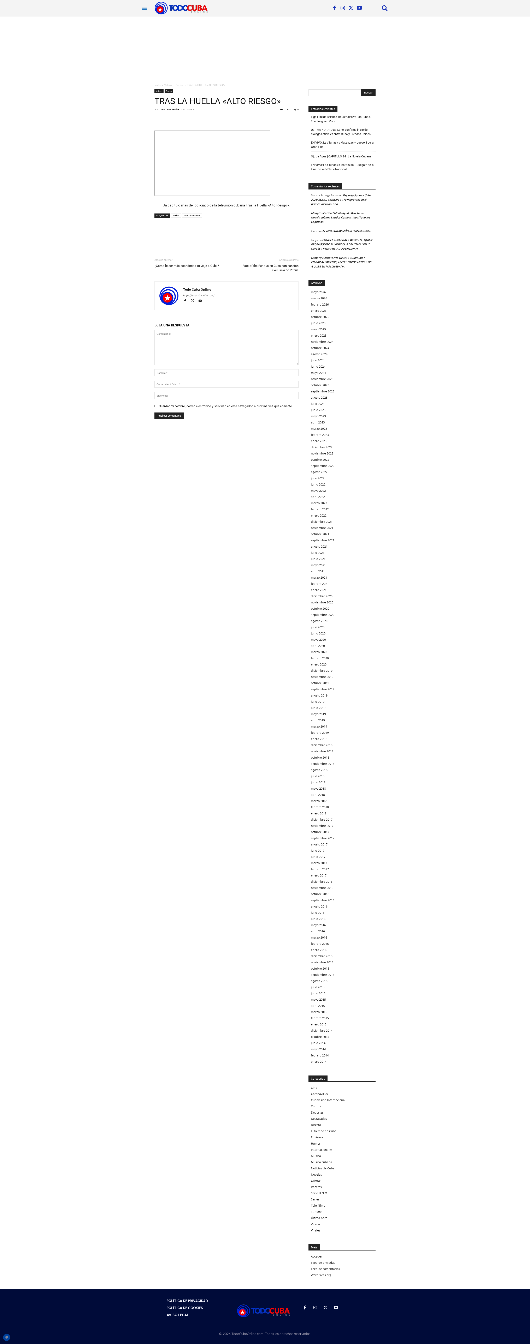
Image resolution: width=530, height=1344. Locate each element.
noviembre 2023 (322, 379)
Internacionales (321, 1150)
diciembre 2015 (321, 956)
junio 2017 (318, 857)
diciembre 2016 (321, 882)
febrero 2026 (320, 304)
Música (316, 1156)
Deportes (317, 1112)
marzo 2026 (319, 298)
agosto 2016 (319, 906)
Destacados (319, 1119)
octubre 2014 (320, 1037)
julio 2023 (317, 404)
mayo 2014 (318, 1049)
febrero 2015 (320, 1018)
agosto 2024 (319, 354)
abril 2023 (318, 422)
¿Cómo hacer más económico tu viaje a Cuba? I (187, 266)
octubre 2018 (320, 757)
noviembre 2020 (322, 602)
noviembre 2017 (322, 826)
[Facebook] (334, 8)
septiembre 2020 (322, 615)
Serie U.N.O (319, 1193)
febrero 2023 (320, 435)
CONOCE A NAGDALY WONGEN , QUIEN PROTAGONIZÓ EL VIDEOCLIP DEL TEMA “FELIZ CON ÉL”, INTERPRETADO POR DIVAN (341, 244)
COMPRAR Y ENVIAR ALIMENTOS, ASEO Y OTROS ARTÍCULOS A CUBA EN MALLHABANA (341, 262)
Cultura (316, 1106)
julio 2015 (317, 987)
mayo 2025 (318, 329)
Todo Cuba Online (169, 109)
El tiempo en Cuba (323, 1131)
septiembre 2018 (322, 764)
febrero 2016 (320, 944)
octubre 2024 (320, 348)
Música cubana (321, 1162)
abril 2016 (318, 931)
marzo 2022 (319, 503)
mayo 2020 (318, 639)
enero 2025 (318, 335)
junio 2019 (318, 708)
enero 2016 (318, 950)
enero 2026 (318, 311)
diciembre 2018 (321, 745)
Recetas (316, 1187)
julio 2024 (317, 360)
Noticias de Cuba (323, 1168)
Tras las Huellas (192, 215)
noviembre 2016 (322, 888)
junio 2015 (318, 993)
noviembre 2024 (322, 342)
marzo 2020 (319, 652)
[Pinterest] (177, 119)
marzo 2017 (319, 863)
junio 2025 (318, 323)
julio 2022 (317, 478)
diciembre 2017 (321, 819)
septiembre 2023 (322, 391)
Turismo (316, 1212)
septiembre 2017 (322, 838)
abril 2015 (318, 1006)
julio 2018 (317, 776)
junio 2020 (318, 633)
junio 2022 (318, 484)
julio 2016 (317, 913)
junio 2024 (318, 366)
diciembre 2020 (321, 596)
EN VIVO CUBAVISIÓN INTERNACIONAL (346, 231)
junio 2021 (318, 559)
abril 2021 (318, 571)
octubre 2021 (320, 534)
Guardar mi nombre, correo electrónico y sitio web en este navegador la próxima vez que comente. (226, 406)
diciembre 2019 (321, 671)
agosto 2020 (319, 621)
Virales (315, 1230)
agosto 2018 (319, 770)
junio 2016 (318, 919)
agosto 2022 (319, 472)
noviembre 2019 (322, 677)
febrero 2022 (320, 509)
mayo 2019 (318, 714)
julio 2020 (317, 627)
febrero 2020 (320, 658)
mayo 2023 (318, 416)
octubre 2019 (320, 683)
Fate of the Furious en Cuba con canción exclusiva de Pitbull (271, 268)
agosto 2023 (319, 397)
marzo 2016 (319, 937)
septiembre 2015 (322, 975)
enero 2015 (318, 1024)
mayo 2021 (318, 565)
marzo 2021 (319, 577)
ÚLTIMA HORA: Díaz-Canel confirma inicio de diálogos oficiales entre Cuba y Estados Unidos (341, 132)
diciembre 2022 (321, 447)
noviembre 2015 (322, 962)
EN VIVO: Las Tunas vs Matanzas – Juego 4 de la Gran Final (342, 145)
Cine (314, 1088)
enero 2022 (318, 515)
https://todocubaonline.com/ (198, 295)
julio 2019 (317, 702)
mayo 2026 (318, 292)
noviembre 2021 (322, 528)
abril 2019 (318, 720)
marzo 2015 (319, 1012)
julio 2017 (317, 850)
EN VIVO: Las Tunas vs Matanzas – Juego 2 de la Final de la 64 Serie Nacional (342, 167)
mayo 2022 (318, 491)
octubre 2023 (320, 385)
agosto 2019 (319, 695)
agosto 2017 (319, 844)
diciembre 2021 (321, 522)
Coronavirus (319, 1094)
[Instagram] (343, 8)
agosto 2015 (319, 981)
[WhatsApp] (187, 119)
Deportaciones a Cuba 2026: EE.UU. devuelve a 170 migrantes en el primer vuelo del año (341, 199)
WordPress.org (321, 1275)
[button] (384, 8)
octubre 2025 (320, 317)
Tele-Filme (318, 1205)
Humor (315, 1143)
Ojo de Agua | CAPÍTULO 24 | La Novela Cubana (341, 156)
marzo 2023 (319, 428)
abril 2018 (318, 795)
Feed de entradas (323, 1263)
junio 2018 (318, 782)
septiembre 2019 (322, 689)
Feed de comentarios (325, 1269)
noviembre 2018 (322, 751)
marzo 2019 (319, 726)
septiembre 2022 (322, 466)
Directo (316, 1125)
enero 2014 (318, 1061)
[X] (351, 8)
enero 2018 (318, 813)
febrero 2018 (320, 807)
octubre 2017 (320, 832)
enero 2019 (318, 739)
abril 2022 (318, 497)
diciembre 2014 (321, 1030)
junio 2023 (318, 410)
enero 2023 (318, 441)
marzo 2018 (319, 801)
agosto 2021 (319, 546)
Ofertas (316, 1181)
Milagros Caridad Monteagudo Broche (335, 213)
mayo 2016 (318, 925)
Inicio (157, 85)
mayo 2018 (318, 788)
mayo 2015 (318, 999)
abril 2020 (318, 646)
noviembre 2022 (322, 453)
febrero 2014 (320, 1055)
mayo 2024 (318, 373)
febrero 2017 (320, 869)
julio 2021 (317, 553)
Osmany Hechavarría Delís (328, 258)
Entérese (317, 1137)
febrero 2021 (320, 584)
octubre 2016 (320, 894)
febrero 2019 (320, 733)
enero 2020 (318, 664)
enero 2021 (318, 590)
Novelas (316, 1174)
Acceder (316, 1256)
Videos (168, 85)
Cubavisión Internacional (328, 1100)
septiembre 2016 (322, 900)
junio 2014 (318, 1043)
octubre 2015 (320, 968)
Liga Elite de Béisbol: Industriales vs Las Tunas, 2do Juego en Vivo (341, 119)
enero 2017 (318, 875)
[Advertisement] (265, 48)
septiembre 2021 (322, 540)
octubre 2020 (320, 608)
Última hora (319, 1218)
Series (179, 85)
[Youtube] (359, 8)
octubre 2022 (320, 460)
